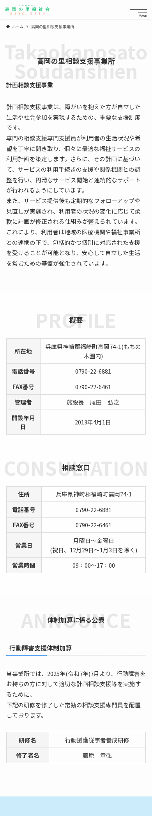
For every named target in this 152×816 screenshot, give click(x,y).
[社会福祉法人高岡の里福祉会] (27, 9)
